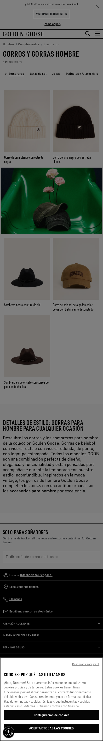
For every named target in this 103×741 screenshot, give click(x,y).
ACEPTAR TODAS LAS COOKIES (51, 728)
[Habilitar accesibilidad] (8, 732)
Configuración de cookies (51, 715)
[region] (51, 699)
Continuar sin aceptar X (85, 664)
